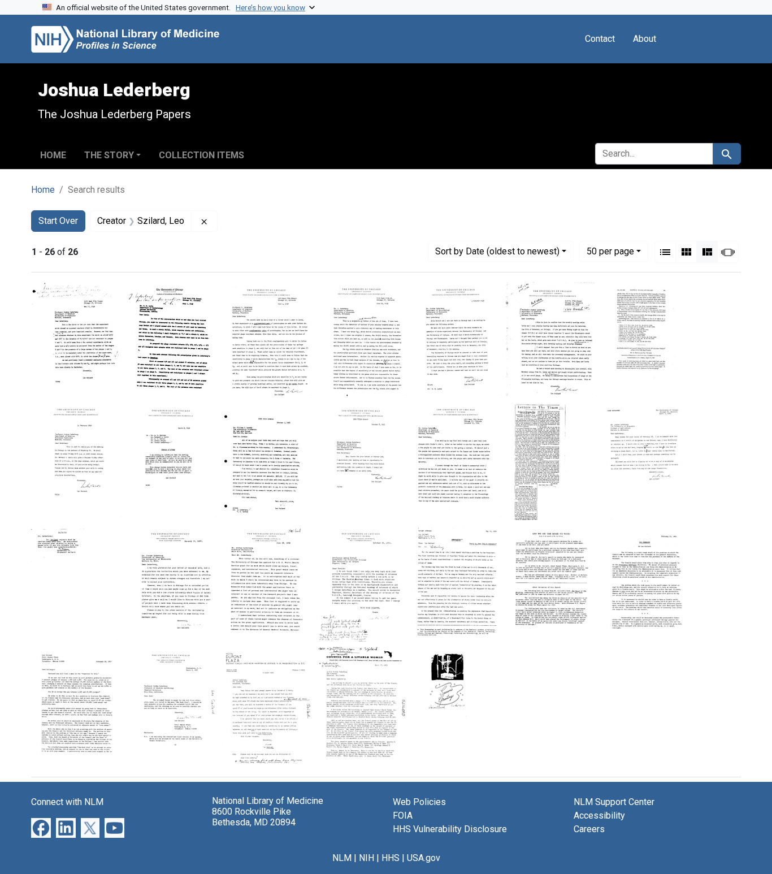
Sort (497, 251)
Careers (589, 829)
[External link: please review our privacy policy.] (41, 827)
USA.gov (423, 858)
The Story (109, 155)
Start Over (58, 220)
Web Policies (419, 802)
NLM (342, 858)
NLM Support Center (614, 802)
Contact (600, 38)
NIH (366, 858)
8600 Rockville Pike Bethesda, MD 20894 (254, 817)
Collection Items (201, 155)
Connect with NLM (67, 802)
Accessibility (599, 815)
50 (610, 251)
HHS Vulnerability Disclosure (450, 829)
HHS (390, 858)
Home (53, 155)
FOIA (403, 815)
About (644, 38)
